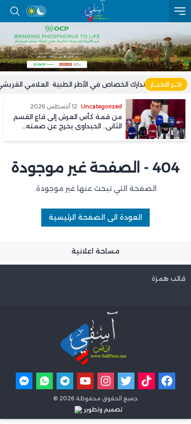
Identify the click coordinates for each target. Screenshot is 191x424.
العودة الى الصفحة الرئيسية (95, 217)
